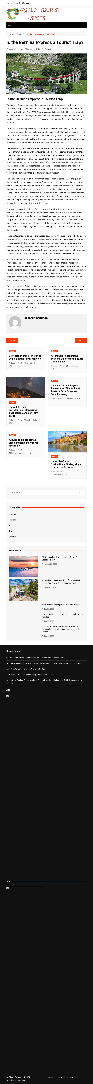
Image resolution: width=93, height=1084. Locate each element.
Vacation (12, 537)
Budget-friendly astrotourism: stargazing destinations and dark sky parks (23, 411)
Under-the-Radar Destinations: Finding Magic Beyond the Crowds (66, 464)
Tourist (48, 49)
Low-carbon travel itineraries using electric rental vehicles (25, 357)
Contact (16, 3)
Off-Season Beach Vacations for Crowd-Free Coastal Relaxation (34, 657)
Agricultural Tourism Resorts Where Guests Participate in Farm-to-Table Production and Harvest (60, 629)
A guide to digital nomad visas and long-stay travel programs (23, 442)
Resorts (12, 520)
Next (80, 340)
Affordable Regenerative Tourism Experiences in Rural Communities (67, 358)
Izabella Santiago (16, 49)
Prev (13, 340)
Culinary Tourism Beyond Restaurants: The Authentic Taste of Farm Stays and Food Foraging (66, 390)
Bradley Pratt (16, 363)
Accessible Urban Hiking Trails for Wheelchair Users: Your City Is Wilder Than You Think (44, 663)
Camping (12, 514)
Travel (11, 531)
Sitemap (25, 3)
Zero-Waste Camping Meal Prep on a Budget (61, 605)
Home (9, 3)
